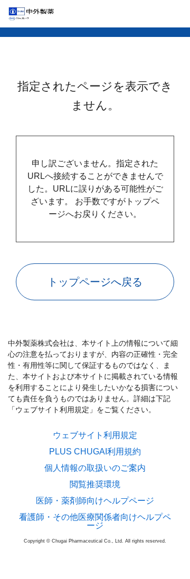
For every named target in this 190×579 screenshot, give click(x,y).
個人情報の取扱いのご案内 (95, 468)
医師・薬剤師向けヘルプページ (95, 501)
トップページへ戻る (95, 282)
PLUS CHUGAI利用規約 (95, 452)
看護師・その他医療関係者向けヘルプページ (95, 521)
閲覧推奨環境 (95, 484)
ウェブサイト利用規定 (95, 435)
